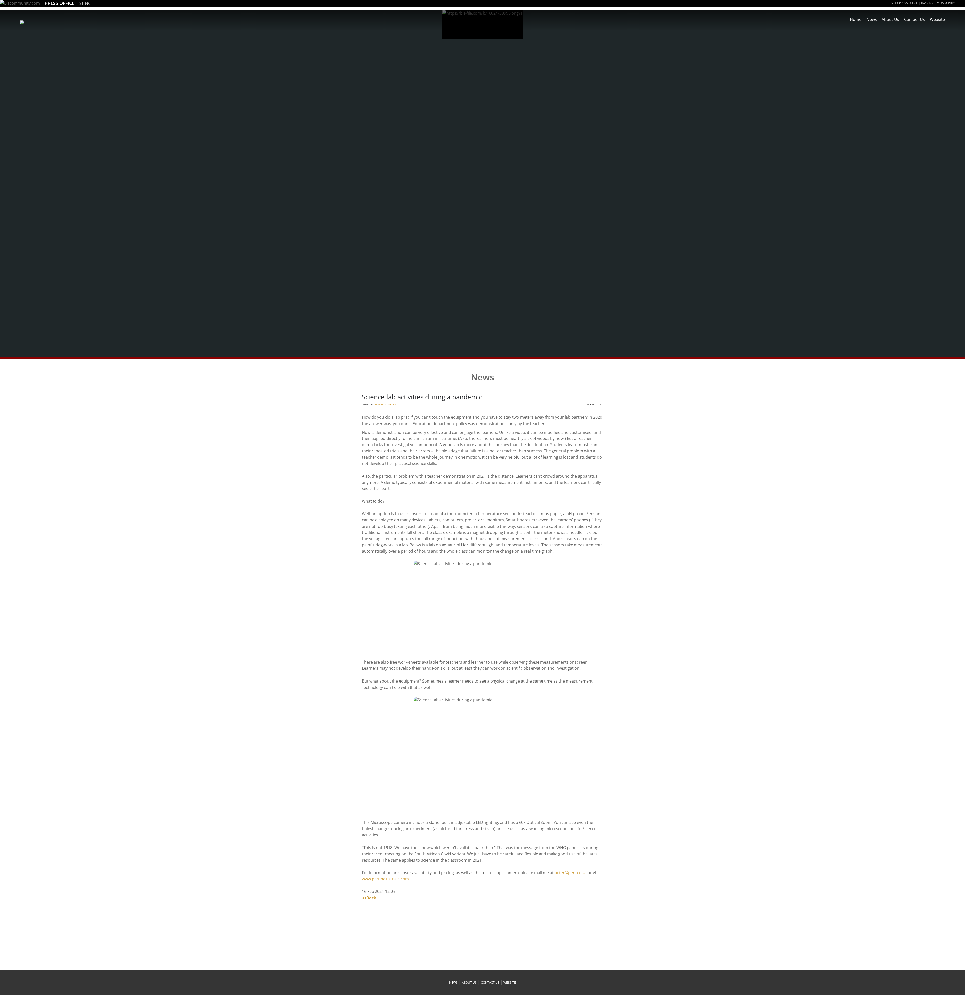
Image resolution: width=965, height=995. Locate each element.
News (871, 19)
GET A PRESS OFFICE (904, 3)
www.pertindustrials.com (385, 879)
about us (469, 982)
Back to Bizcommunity (938, 3)
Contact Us (914, 19)
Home (855, 19)
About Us (890, 19)
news (453, 982)
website (509, 982)
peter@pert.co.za (571, 872)
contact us (490, 982)
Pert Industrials (385, 404)
